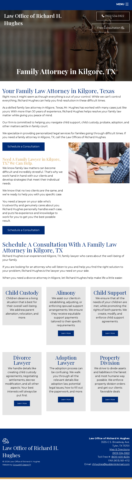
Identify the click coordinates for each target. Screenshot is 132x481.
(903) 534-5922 (114, 16)
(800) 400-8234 (120, 456)
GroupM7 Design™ (22, 464)
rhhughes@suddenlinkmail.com (111, 464)
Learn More (66, 333)
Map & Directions (119, 449)
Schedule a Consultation (23, 146)
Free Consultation (109, 27)
